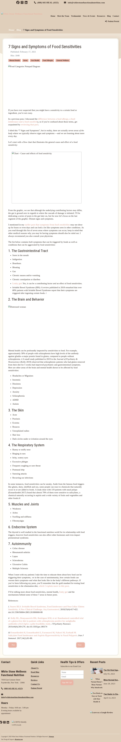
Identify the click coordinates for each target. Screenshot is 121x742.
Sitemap (51, 736)
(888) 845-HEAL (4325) (48, 2)
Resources (101, 16)
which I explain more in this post (54, 586)
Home (53, 16)
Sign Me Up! (67, 682)
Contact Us (35, 684)
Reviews (34, 680)
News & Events (89, 16)
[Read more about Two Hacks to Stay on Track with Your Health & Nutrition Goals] (97, 699)
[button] (116, 737)
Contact (116, 16)
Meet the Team (63, 16)
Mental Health (14, 60)
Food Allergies (48, 60)
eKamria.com (19, 739)
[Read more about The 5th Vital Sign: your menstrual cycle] (100, 63)
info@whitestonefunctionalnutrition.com (86, 2)
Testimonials (76, 16)
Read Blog (35, 672)
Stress (25, 60)
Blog (109, 16)
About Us (35, 668)
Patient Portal (113, 21)
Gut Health (35, 60)
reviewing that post (29, 124)
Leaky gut (17, 283)
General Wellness (63, 60)
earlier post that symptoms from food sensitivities (47, 224)
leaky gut (63, 592)
